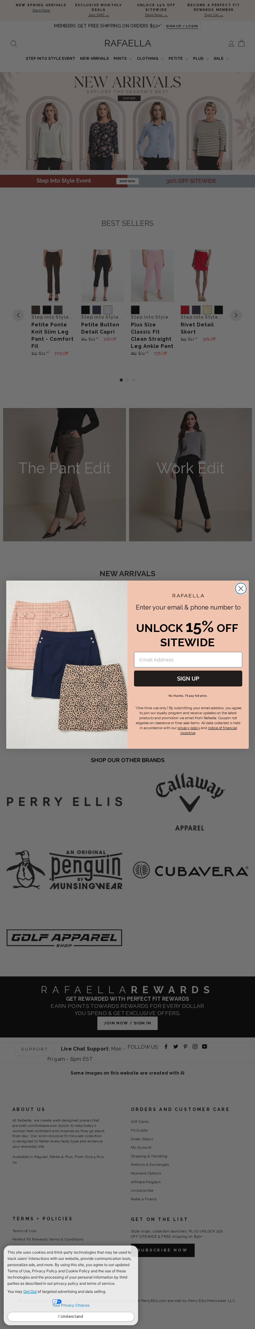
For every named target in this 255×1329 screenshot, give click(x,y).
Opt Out (30, 1291)
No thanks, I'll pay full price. (188, 695)
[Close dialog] (240, 588)
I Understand (70, 1316)
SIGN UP (188, 678)
